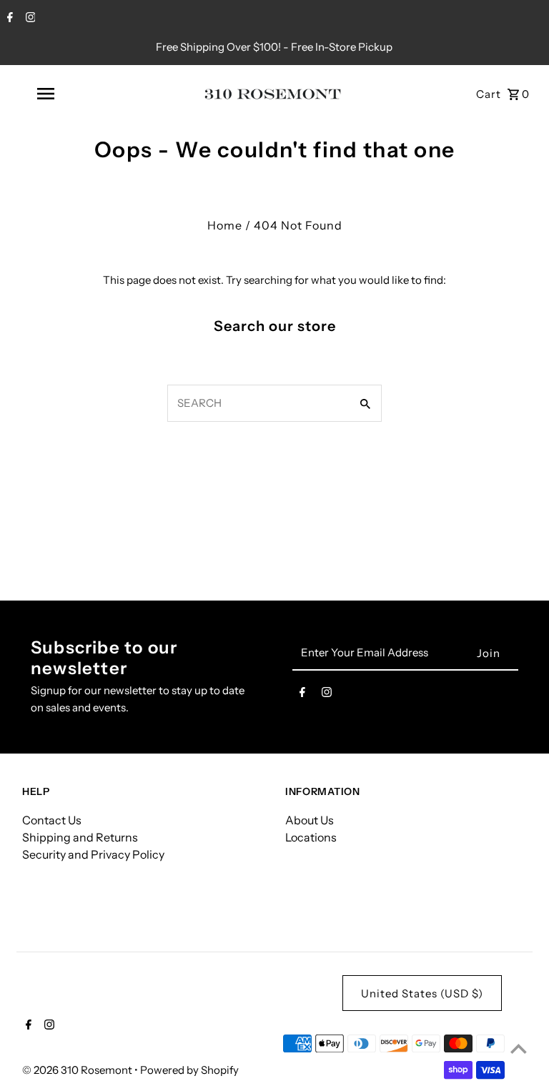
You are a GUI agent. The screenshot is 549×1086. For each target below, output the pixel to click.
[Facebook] (8, 18)
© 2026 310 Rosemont (78, 1070)
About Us (309, 820)
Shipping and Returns (80, 837)
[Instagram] (29, 18)
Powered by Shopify (189, 1070)
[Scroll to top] (519, 1048)
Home (224, 225)
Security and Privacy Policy (93, 854)
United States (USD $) (422, 993)
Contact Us (51, 820)
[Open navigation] (70, 94)
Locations (311, 837)
